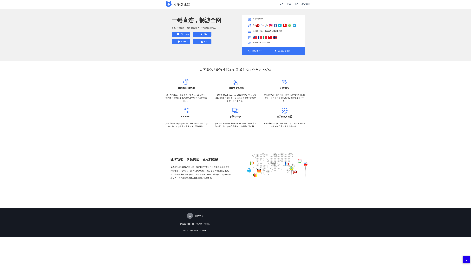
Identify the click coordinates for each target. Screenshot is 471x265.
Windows (185, 34)
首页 (281, 4)
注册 (308, 4)
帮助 (296, 4)
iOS (206, 42)
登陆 (303, 4)
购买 (289, 4)
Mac (206, 34)
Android (184, 42)
